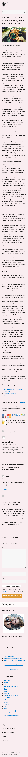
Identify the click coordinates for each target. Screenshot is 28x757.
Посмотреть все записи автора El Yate (11, 454)
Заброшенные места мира (11, 715)
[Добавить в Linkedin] (19, 415)
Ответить (5, 489)
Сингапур (6, 693)
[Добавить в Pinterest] (5, 417)
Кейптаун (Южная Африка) (11, 711)
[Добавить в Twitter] (17, 415)
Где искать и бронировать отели (13, 658)
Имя (3, 571)
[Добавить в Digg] (24, 415)
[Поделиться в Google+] (8, 415)
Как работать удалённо (9, 728)
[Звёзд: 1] (24, 420)
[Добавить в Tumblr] (3, 417)
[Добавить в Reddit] (8, 417)
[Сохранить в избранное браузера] (10, 417)
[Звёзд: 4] (7, 422)
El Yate (6, 431)
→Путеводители (7, 725)
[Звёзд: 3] (6, 422)
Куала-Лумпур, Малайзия (11, 695)
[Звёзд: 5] (8, 422)
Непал (5, 689)
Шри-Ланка (7, 697)
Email (4, 578)
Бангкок (6, 684)
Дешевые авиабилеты (9, 732)
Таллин (6, 708)
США (5, 700)
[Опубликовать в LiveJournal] (15, 415)
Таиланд (6, 682)
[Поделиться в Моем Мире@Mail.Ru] (12, 415)
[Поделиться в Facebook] (5, 415)
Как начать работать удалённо (12, 652)
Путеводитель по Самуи (11, 687)
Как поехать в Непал (10, 393)
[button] (24, 5)
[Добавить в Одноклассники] (10, 415)
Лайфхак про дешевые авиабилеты (14, 660)
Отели (4, 736)
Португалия (7, 680)
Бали (5, 691)
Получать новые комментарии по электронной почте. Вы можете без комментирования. (13, 589)
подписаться (6, 591)
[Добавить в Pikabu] (22, 415)
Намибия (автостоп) (9, 713)
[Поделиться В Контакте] (3, 415)
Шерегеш (6, 704)
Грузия (6, 702)
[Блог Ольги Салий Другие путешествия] (5, 4)
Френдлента (14, 669)
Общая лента (18, 431)
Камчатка (6, 706)
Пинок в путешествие (8, 744)
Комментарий (6, 547)
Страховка (5, 740)
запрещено (22, 402)
